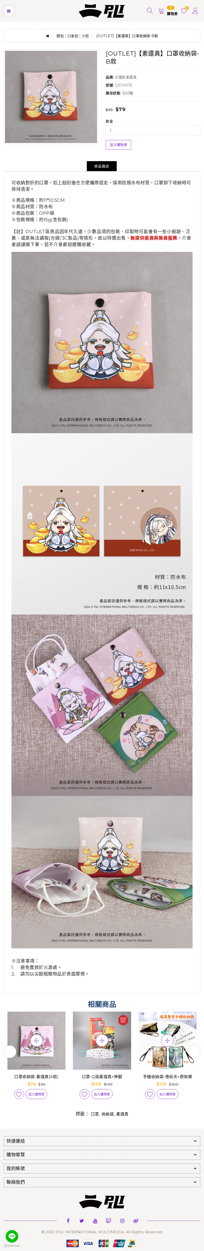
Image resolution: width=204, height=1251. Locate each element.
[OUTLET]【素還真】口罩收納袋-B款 (127, 36)
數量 (109, 121)
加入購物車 (118, 144)
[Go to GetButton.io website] (12, 1246)
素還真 (122, 1114)
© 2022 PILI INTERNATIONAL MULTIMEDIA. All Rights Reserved (102, 1232)
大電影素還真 (126, 77)
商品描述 (101, 166)
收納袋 (108, 1114)
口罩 (95, 1114)
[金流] (102, 1243)
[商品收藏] (19, 1094)
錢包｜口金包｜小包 (72, 36)
